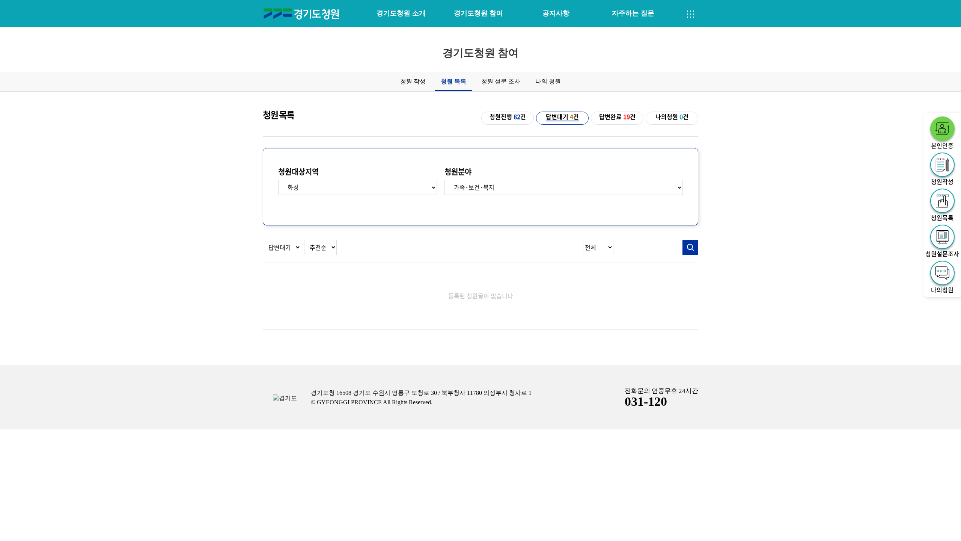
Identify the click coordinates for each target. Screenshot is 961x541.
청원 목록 (453, 81)
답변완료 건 (617, 117)
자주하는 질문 (633, 13)
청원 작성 (413, 81)
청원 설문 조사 (500, 81)
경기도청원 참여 (478, 13)
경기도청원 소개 (401, 13)
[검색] (690, 247)
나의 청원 (548, 81)
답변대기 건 (562, 117)
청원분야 (457, 171)
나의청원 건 (671, 117)
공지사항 (555, 13)
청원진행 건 (508, 117)
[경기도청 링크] (285, 398)
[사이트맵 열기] (690, 14)
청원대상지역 (298, 171)
